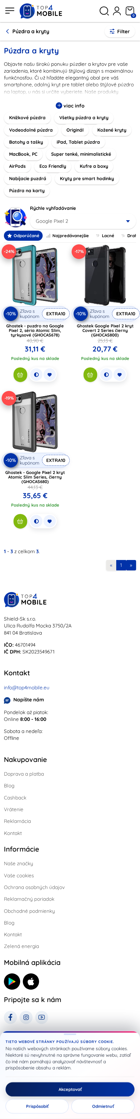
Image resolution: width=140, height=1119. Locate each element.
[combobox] (83, 221)
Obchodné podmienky (29, 911)
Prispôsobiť (37, 1106)
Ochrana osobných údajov (34, 887)
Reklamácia (17, 821)
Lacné (108, 235)
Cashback (15, 798)
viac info (73, 106)
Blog (9, 785)
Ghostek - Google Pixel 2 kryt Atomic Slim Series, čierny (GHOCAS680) (35, 477)
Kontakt (13, 833)
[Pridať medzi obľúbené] (49, 374)
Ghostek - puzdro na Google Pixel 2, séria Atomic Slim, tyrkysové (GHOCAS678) (35, 330)
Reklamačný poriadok (29, 899)
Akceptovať (70, 1089)
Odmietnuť (103, 1106)
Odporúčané (26, 235)
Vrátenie (13, 809)
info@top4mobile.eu (26, 687)
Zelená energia (21, 946)
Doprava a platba (24, 774)
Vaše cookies (19, 875)
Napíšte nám (28, 699)
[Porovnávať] (36, 374)
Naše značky (18, 863)
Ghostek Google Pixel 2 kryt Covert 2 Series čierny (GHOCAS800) (105, 330)
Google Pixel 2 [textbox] (52, 221)
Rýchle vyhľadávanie (53, 208)
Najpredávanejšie (70, 235)
